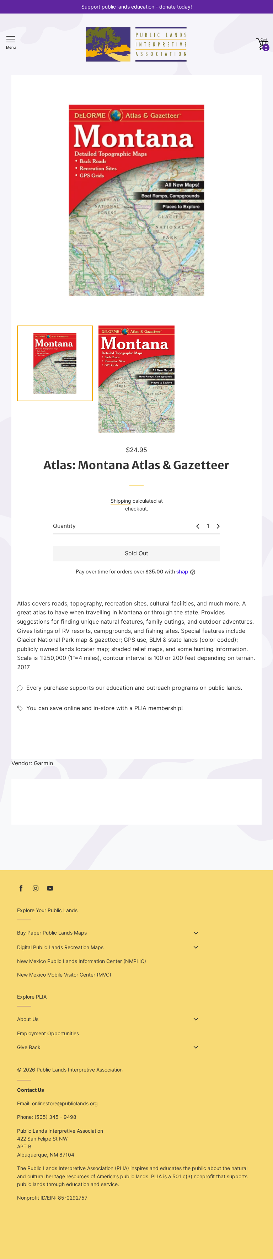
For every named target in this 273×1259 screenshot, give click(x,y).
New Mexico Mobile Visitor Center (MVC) (64, 975)
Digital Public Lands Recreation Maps (60, 947)
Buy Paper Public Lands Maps (52, 933)
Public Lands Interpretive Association (80, 1070)
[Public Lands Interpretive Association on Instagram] (35, 888)
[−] (197, 526)
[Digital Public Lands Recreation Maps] (196, 947)
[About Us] (196, 1019)
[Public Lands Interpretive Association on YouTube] (50, 888)
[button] (262, 44)
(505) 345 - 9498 (55, 1117)
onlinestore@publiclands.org (65, 1103)
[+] (218, 526)
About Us (27, 1019)
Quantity (64, 525)
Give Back (29, 1047)
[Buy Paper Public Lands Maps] (196, 933)
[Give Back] (196, 1047)
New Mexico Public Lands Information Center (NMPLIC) (81, 961)
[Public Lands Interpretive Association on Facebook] (21, 888)
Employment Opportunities (48, 1033)
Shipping (121, 501)
